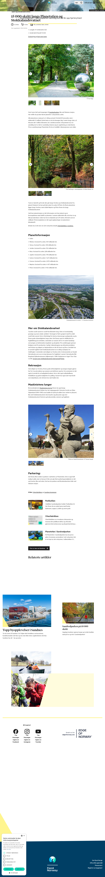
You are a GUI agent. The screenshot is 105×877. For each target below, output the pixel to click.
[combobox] (22, 836)
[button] (14, 873)
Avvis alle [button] (19, 869)
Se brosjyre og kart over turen (37, 36)
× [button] (24, 835)
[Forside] (52, 864)
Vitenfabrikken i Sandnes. (65, 226)
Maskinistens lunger (46, 388)
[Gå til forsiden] (52, 2)
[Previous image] (30, 74)
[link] (97, 860)
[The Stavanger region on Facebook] (15, 731)
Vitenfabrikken (37, 492)
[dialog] (14, 854)
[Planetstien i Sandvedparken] (35, 535)
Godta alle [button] (8, 869)
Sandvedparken (54, 112)
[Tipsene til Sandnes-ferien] (31, 646)
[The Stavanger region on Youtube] (38, 731)
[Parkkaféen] (35, 505)
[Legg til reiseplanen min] (40, 507)
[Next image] (91, 74)
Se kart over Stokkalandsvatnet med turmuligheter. (48, 358)
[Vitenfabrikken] (35, 520)
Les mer (9, 849)
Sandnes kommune (50, 492)
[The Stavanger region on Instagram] (27, 731)
